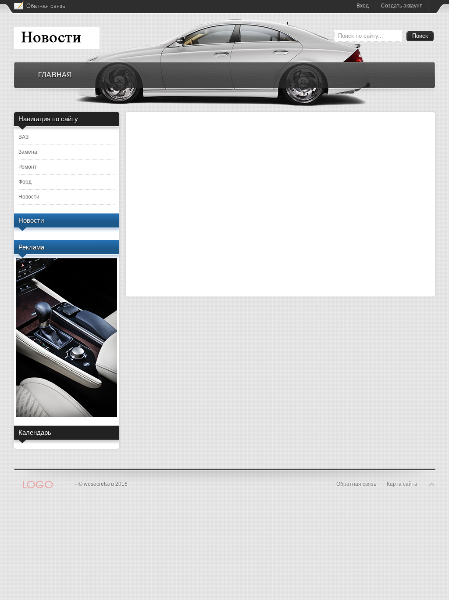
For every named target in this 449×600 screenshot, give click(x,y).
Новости (28, 197)
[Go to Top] (432, 485)
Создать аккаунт (401, 6)
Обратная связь (356, 484)
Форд (25, 182)
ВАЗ (23, 137)
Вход (362, 6)
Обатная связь (45, 6)
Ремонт (27, 167)
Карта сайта (402, 484)
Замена (27, 152)
